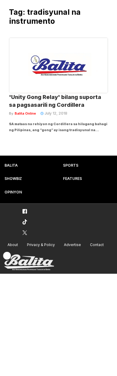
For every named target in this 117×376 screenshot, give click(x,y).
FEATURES (72, 178)
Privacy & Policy (41, 244)
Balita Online (25, 113)
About (13, 244)
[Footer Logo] (28, 261)
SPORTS (70, 165)
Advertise (72, 244)
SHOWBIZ (13, 178)
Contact (97, 244)
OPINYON (13, 192)
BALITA (11, 165)
